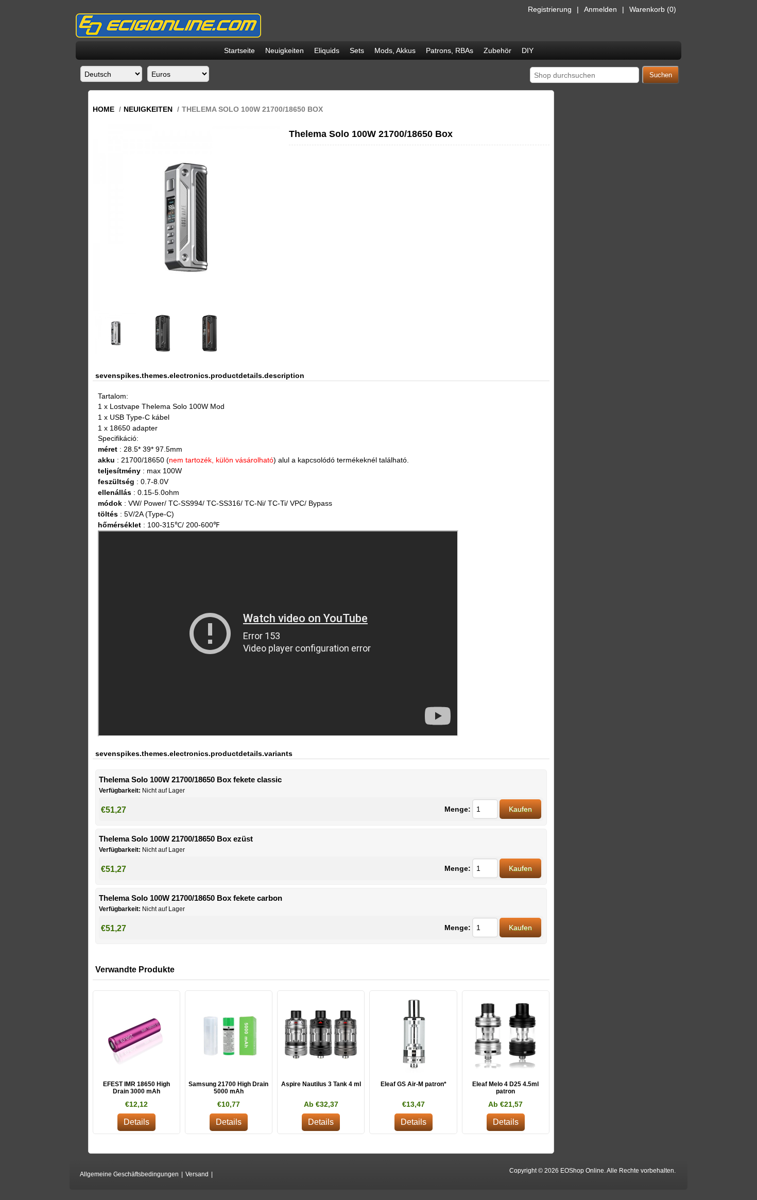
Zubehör (497, 50)
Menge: (457, 809)
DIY (528, 50)
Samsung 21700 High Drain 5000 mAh (228, 1088)
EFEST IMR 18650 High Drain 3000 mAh (136, 1088)
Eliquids (326, 50)
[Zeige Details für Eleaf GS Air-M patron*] (413, 1034)
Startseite (239, 50)
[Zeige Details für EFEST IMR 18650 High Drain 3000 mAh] (136, 1034)
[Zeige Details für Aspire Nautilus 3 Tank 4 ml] (321, 1034)
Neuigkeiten (284, 50)
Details (136, 1122)
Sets (357, 50)
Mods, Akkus (395, 50)
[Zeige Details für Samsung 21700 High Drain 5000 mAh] (228, 1034)
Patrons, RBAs (449, 50)
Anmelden (600, 9)
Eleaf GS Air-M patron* (413, 1084)
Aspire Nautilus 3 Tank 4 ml (321, 1084)
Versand (197, 1174)
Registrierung (550, 9)
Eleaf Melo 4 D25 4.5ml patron (505, 1088)
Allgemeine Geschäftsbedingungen (129, 1174)
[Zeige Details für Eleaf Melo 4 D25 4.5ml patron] (505, 1034)
